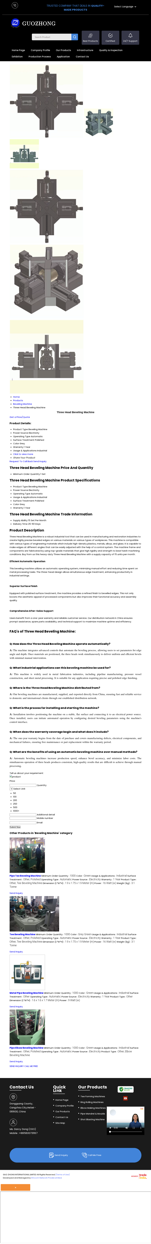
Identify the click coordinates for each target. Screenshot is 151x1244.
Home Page (18, 50)
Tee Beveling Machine (22, 934)
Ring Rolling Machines (92, 1102)
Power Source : (86, 879)
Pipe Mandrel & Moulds (93, 1113)
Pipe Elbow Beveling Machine (26, 1047)
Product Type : (121, 996)
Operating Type (21, 493)
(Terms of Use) (62, 1174)
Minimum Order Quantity (26, 474)
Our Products (63, 50)
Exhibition (17, 56)
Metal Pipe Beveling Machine (26, 992)
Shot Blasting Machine (93, 1119)
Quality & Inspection (111, 50)
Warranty (18, 507)
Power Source (20, 490)
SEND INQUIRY (17, 1066)
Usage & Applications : (109, 875)
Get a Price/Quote (20, 417)
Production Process (40, 56)
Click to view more (23, 454)
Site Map (60, 1122)
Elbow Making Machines (93, 1107)
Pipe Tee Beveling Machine (25, 875)
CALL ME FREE (31, 1066)
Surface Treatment (23, 500)
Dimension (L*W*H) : (68, 883)
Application (63, 56)
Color (16, 504)
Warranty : (110, 879)
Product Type (20, 486)
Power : (105, 883)
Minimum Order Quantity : (58, 875)
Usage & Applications (25, 497)
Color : (83, 875)
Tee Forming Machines (93, 1096)
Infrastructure (85, 50)
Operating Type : (56, 879)
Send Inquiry (39, 461)
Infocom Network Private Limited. (46, 1177)
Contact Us (82, 56)
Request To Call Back (21, 461)
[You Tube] (125, 1100)
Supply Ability (20, 520)
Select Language (123, 6)
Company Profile (40, 50)
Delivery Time (20, 523)
